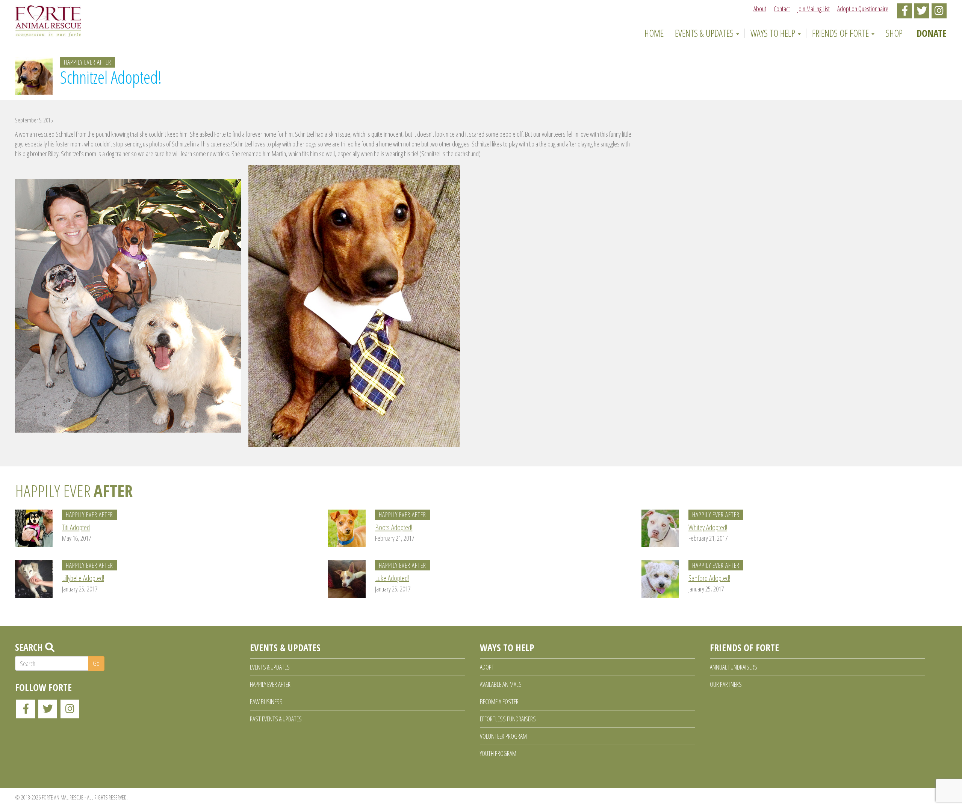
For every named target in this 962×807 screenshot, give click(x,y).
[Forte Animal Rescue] (48, 21)
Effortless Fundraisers (508, 718)
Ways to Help (773, 33)
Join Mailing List (813, 8)
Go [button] (96, 663)
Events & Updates (705, 33)
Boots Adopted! (393, 527)
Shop (894, 33)
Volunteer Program (503, 736)
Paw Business (266, 701)
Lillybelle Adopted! (83, 578)
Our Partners (726, 684)
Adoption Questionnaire (862, 8)
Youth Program (498, 753)
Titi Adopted (76, 527)
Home (653, 33)
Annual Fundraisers (733, 666)
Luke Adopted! (392, 578)
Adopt (487, 666)
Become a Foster (499, 701)
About (759, 8)
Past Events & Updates (276, 718)
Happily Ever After (87, 61)
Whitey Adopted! (707, 527)
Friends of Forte (841, 33)
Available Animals (501, 684)
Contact (782, 8)
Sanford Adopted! (709, 578)
